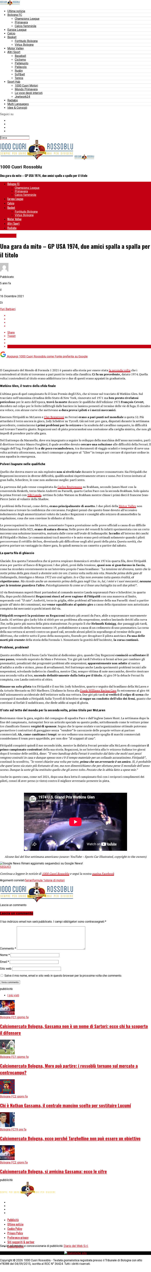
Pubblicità (13, 1220)
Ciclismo (20, 59)
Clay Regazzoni (54, 417)
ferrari (29, 880)
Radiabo (12, 100)
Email (4, 962)
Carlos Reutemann (69, 487)
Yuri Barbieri (7, 309)
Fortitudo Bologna (26, 41)
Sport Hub (13, 81)
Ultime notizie (16, 11)
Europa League (17, 30)
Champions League (27, 18)
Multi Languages (18, 104)
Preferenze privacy (17, 1237)
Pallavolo (21, 67)
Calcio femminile (25, 26)
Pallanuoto (21, 63)
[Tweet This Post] (79, 319)
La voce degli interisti (29, 93)
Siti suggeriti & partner (20, 1242)
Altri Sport (13, 52)
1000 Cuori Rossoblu (55, 874)
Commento (8, 948)
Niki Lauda (34, 495)
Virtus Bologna (24, 44)
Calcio (11, 33)
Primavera (21, 22)
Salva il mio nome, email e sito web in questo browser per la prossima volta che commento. (63, 975)
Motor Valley (15, 48)
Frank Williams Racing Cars (98, 690)
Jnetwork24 (22, 96)
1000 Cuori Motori (26, 85)
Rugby (19, 70)
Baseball (20, 56)
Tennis (19, 78)
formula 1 (39, 880)
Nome (5, 955)
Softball (20, 74)
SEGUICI (5, 867)
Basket (11, 37)
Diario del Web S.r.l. (76, 1246)
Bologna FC (14, 15)
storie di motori (55, 880)
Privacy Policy (15, 1233)
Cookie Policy (14, 1228)
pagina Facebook (103, 874)
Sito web (5, 968)
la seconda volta (119, 370)
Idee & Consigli (17, 107)
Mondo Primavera (26, 89)
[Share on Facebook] (79, 315)
